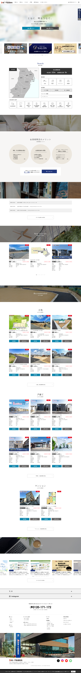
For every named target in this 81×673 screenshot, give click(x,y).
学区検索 (56, 90)
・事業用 (10, 622)
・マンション (11, 621)
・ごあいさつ (48, 622)
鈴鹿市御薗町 (27, 202)
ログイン (75, 2)
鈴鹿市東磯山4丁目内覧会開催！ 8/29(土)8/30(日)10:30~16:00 (29, 206)
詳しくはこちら (49, 171)
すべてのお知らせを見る (40, 217)
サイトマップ (66, 622)
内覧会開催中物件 (44, 106)
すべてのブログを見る (40, 580)
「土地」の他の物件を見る (40, 384)
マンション (60, 83)
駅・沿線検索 (67, 90)
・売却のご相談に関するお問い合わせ (30, 625)
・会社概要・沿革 (49, 623)
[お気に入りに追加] (26, 261)
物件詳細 (13, 341)
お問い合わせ (36, 2)
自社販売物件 (12, 106)
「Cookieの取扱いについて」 (58, 671)
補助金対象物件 (68, 106)
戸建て (52, 83)
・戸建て (10, 619)
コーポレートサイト (43, 2)
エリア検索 (46, 90)
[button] (34, 576)
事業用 (68, 83)
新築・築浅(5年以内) (52, 106)
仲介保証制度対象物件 (36, 106)
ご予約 (31, 2)
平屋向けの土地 (28, 106)
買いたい (16, 2)
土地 (45, 83)
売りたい (21, 2)
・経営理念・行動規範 (50, 624)
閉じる (73, 671)
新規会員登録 (66, 616)
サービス (26, 2)
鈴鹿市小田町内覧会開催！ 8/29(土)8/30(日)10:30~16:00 (28, 210)
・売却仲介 (11, 626)
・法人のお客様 (26, 619)
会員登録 (70, 2)
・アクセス (48, 627)
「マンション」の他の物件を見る (40, 528)
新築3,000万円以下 (60, 106)
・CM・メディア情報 (50, 626)
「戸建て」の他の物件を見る (40, 475)
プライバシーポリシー (67, 620)
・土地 (10, 618)
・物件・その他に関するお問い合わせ (30, 623)
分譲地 (20, 106)
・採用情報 (48, 628)
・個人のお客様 (26, 618)
